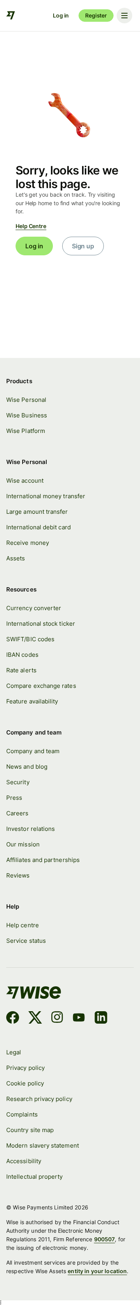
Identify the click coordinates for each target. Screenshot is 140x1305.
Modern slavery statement (42, 1145)
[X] (35, 1018)
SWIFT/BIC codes (30, 639)
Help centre (22, 925)
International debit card (38, 527)
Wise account (25, 480)
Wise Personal (26, 399)
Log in (61, 15)
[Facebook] (12, 1018)
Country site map (30, 1130)
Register (96, 15)
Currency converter (33, 608)
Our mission (23, 844)
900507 (104, 1239)
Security (18, 782)
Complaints (22, 1114)
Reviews (18, 875)
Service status (26, 940)
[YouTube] (78, 1018)
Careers (17, 813)
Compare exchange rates (41, 685)
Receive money (27, 542)
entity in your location (97, 1271)
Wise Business (26, 415)
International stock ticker (40, 623)
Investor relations (30, 828)
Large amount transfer (37, 511)
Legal (13, 1052)
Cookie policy (25, 1083)
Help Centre (31, 226)
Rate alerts (21, 670)
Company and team (33, 751)
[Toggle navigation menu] (124, 15)
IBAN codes (22, 654)
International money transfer (45, 496)
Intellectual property (34, 1176)
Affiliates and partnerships (43, 860)
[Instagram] (57, 1018)
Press (14, 797)
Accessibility (23, 1161)
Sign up (83, 246)
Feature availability (32, 701)
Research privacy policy (39, 1099)
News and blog (26, 766)
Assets (15, 558)
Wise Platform (25, 430)
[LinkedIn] (100, 1018)
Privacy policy (25, 1067)
